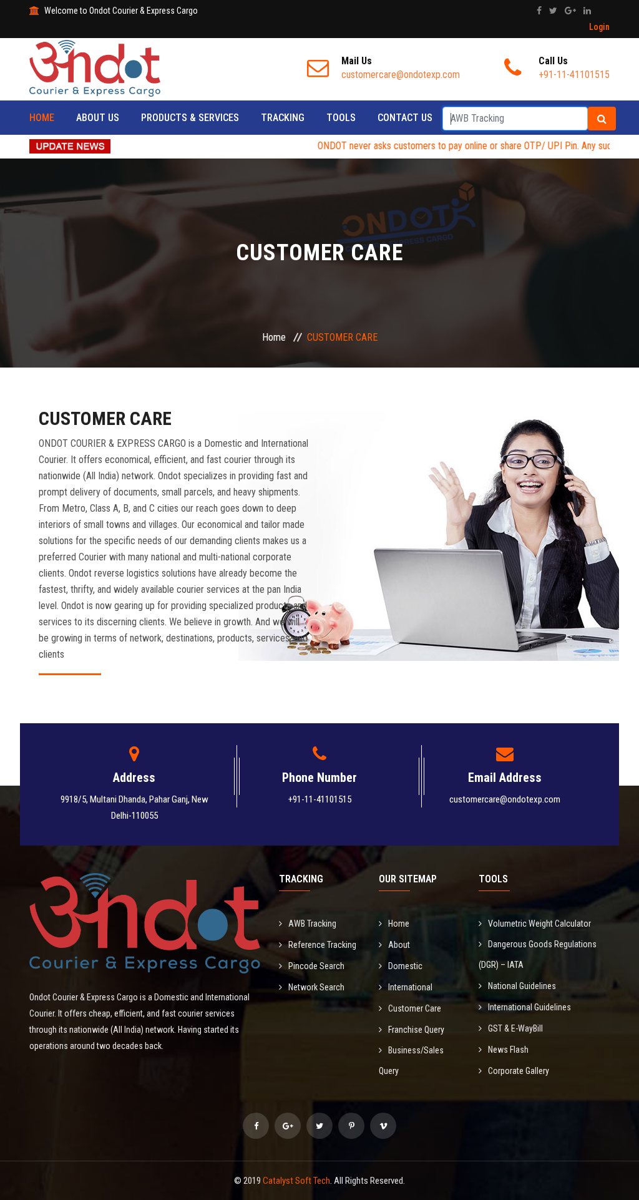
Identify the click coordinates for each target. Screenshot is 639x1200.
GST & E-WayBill (515, 1028)
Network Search (316, 987)
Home (41, 118)
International (410, 987)
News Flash (508, 1050)
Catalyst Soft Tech (296, 1180)
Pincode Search (316, 966)
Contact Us (405, 118)
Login (599, 27)
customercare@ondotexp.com (504, 799)
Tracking (283, 118)
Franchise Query (416, 1030)
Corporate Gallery (518, 1071)
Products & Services (190, 118)
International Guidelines (529, 1007)
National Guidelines (522, 986)
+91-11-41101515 (319, 799)
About (399, 945)
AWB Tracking (312, 924)
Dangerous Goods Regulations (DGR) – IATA (538, 954)
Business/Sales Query (411, 1060)
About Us (97, 118)
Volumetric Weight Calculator (539, 924)
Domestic (405, 966)
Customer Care (414, 1008)
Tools (341, 118)
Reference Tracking (322, 945)
